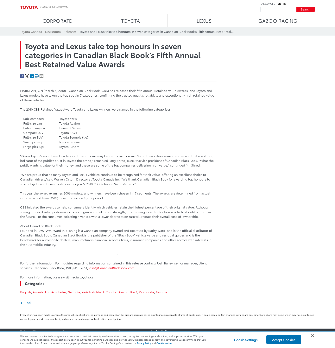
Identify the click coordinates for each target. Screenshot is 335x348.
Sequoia (74, 292)
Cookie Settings (245, 339)
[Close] (312, 335)
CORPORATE (57, 20)
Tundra (111, 292)
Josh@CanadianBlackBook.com (111, 267)
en (279, 4)
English (25, 292)
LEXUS (204, 20)
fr (284, 4)
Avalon (123, 292)
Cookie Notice (164, 343)
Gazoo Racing (277, 20)
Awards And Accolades (49, 292)
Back (28, 302)
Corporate (146, 292)
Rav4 (133, 292)
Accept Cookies (283, 339)
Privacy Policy (144, 343)
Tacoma (161, 292)
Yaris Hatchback (93, 292)
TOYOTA (130, 20)
